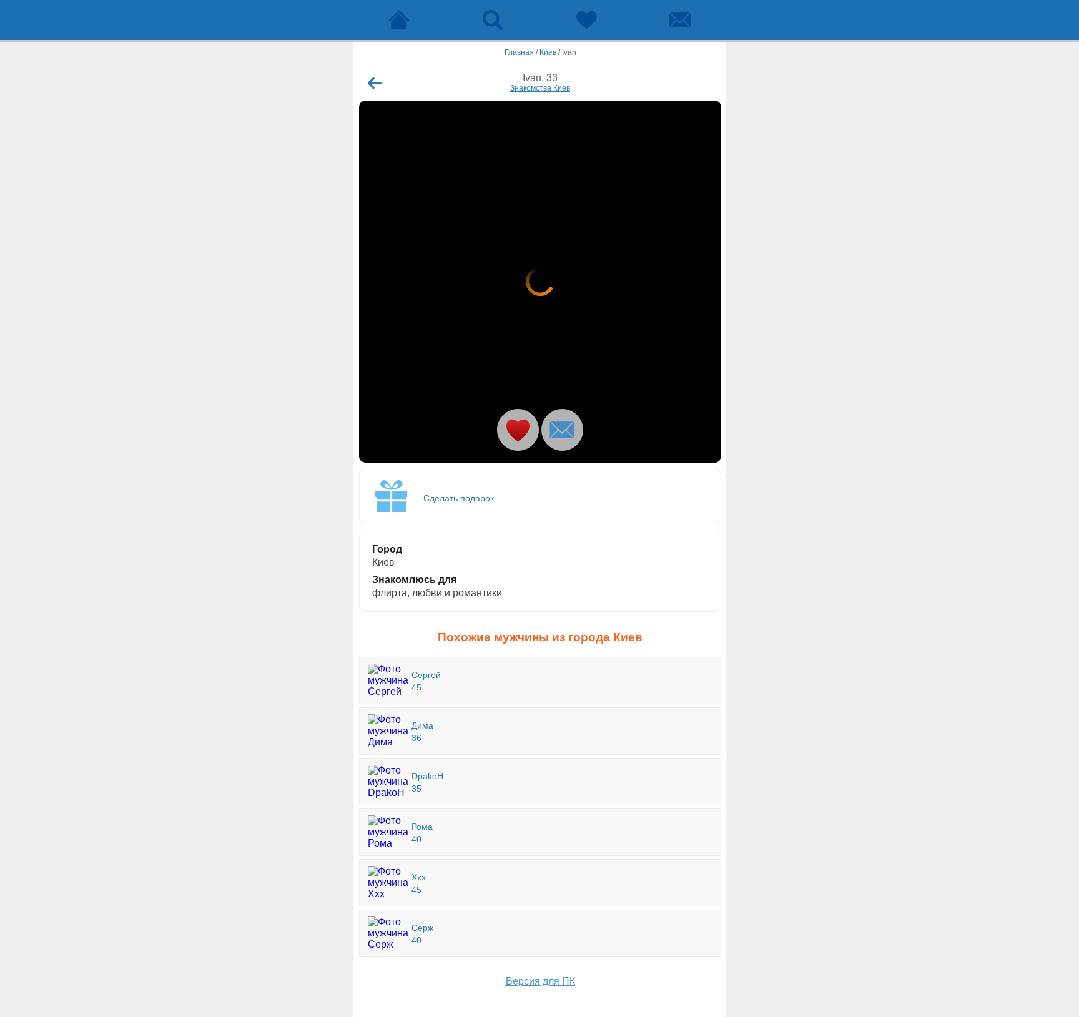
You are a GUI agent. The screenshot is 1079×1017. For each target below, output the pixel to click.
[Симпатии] (586, 20)
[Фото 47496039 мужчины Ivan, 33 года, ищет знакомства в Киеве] (540, 282)
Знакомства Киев (540, 88)
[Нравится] (518, 430)
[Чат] (680, 20)
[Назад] (374, 83)
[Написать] (562, 430)
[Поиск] (493, 20)
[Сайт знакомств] (399, 20)
